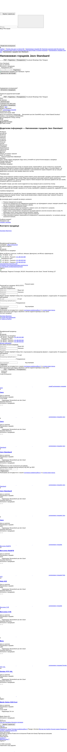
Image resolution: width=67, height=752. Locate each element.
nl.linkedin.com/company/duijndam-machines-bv (14, 265)
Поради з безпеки (5, 222)
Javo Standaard (6, 452)
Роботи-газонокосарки (19, 50)
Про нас (2, 722)
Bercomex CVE (5, 612)
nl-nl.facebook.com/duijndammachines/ (11, 266)
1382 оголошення (12, 244)
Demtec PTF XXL (6, 671)
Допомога (8, 722)
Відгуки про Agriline (45, 729)
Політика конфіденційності (19, 729)
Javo (5, 107)
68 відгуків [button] (3, 249)
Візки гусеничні (37, 50)
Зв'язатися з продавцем (8, 90)
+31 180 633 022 (21, 262)
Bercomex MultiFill (7, 550)
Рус (3, 726)
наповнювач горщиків (9, 109)
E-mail (20, 299)
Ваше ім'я (21, 290)
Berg (2, 641)
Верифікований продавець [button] (8, 243)
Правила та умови (5, 729)
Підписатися (4, 471)
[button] (33, 37)
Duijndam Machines (6, 230)
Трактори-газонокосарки (49, 49)
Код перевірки (29, 306)
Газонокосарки (7, 50)
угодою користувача (49, 310)
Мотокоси (29, 50)
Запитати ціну (5, 101)
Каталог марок (55, 729)
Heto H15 (3, 581)
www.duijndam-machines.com (8, 263)
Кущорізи (44, 50)
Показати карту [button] (29, 284)
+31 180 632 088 (21, 257)
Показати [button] (13, 257)
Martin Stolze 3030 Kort (8, 702)
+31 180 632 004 (21, 260)
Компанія (21, 292)
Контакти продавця (17, 722)
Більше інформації (5, 343)
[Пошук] (31, 21)
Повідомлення (20, 303)
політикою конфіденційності (32, 310)
